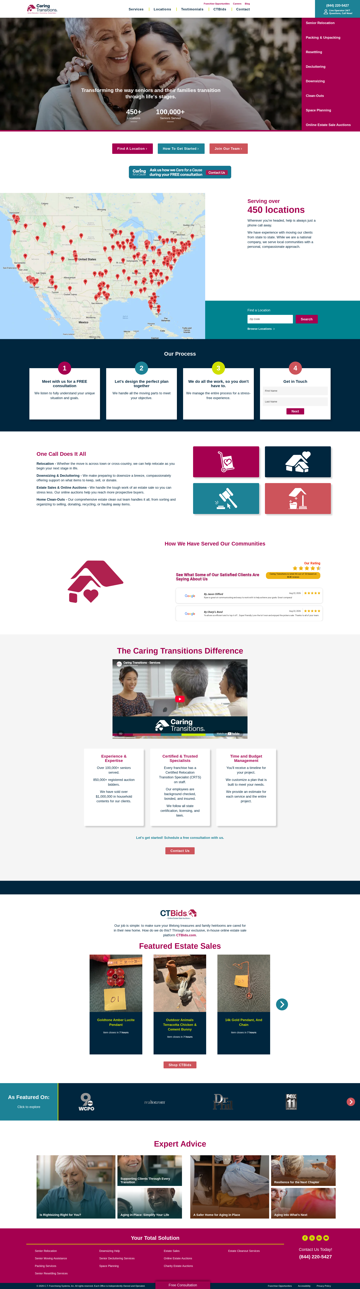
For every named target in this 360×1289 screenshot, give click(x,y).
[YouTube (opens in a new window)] (326, 1238)
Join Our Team (227, 148)
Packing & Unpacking (323, 37)
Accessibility (304, 1286)
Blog (247, 4)
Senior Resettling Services (51, 1273)
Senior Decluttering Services (117, 1258)
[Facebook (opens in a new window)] (305, 1238)
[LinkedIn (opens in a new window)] (319, 1238)
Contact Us (180, 851)
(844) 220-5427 (315, 1256)
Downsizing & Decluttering (58, 475)
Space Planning (318, 110)
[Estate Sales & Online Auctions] (226, 498)
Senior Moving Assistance (51, 1258)
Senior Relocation (320, 23)
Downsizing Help (109, 1250)
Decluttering (316, 66)
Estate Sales (172, 1250)
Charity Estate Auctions (178, 1265)
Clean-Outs (315, 96)
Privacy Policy (324, 1286)
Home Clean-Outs (51, 499)
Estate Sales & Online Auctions (62, 487)
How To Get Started (179, 148)
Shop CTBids (183, 1065)
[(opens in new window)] (86, 1101)
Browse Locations (260, 328)
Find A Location (131, 148)
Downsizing (315, 81)
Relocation (45, 463)
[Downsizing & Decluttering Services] (298, 461)
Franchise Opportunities (217, 4)
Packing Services (45, 1265)
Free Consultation (183, 1285)
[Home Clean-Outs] (298, 498)
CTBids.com (186, 935)
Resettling (314, 52)
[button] (78, 1004)
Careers (237, 4)
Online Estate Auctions (178, 1258)
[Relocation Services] (226, 461)
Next (295, 411)
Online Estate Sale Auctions (328, 125)
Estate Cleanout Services (244, 1250)
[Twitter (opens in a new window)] (312, 1238)
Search (307, 319)
